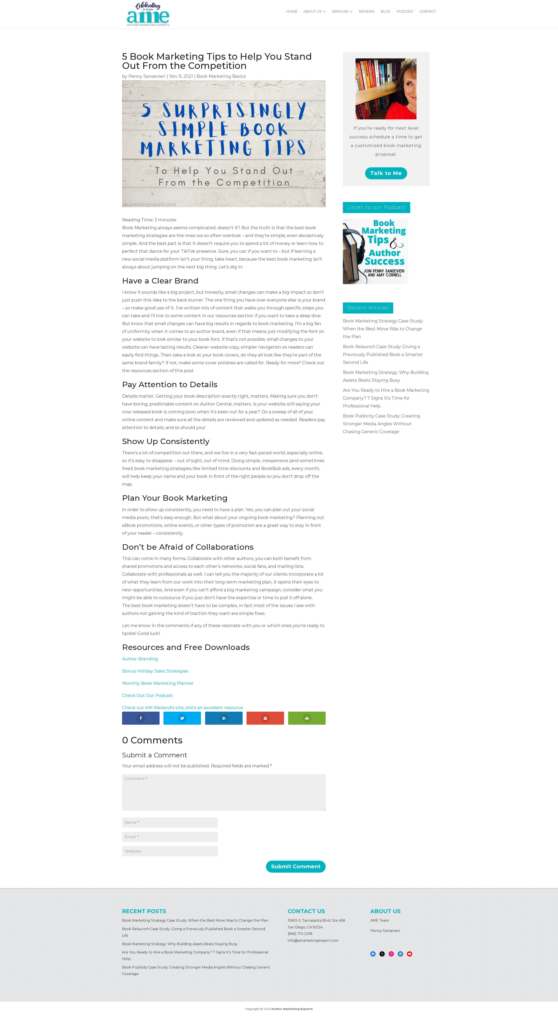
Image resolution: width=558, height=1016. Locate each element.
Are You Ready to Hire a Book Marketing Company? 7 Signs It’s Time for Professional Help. (386, 398)
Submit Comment (295, 866)
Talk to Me (386, 173)
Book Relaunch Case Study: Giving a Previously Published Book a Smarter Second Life (383, 354)
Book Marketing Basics (221, 76)
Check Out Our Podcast (147, 695)
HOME (291, 12)
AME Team (379, 921)
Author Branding (140, 659)
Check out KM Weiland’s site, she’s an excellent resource (182, 707)
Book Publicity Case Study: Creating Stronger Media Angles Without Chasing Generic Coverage (381, 423)
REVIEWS (367, 12)
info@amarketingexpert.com (313, 940)
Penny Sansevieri (147, 76)
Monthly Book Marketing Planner (158, 683)
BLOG (386, 12)
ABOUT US (312, 12)
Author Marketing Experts (292, 1009)
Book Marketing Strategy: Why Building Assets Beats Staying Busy (179, 944)
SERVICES (340, 12)
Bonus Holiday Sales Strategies (155, 671)
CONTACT (428, 12)
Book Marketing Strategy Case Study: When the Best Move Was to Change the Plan (383, 328)
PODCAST (405, 12)
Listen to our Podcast (376, 207)
